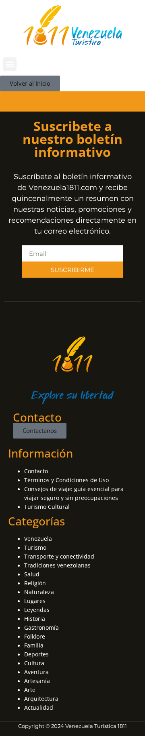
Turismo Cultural (47, 506)
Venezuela (38, 538)
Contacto (36, 471)
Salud (31, 574)
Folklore (34, 636)
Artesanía (37, 681)
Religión (35, 583)
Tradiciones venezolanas (57, 565)
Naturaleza (39, 592)
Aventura (36, 672)
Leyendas (37, 610)
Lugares (35, 601)
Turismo (35, 547)
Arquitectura (41, 698)
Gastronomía (41, 627)
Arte (29, 690)
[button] (10, 64)
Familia (34, 645)
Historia (34, 618)
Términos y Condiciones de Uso (66, 480)
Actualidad (38, 707)
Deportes (36, 654)
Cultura (34, 663)
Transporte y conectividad (59, 556)
